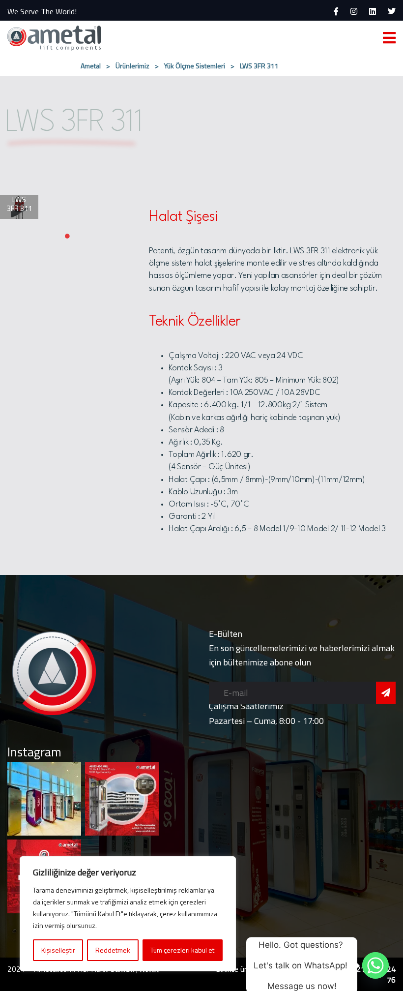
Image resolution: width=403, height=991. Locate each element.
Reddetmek (112, 950)
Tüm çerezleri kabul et (182, 950)
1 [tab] (67, 236)
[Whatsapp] (375, 965)
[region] (128, 913)
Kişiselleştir (58, 950)
